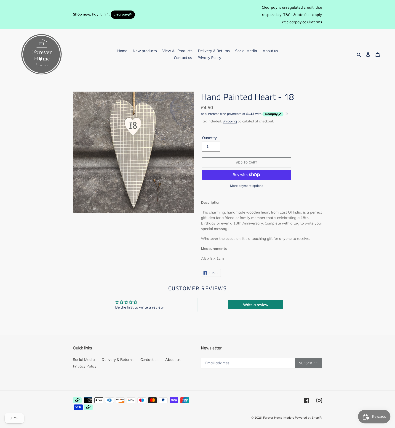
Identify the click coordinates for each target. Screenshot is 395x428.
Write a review (255, 304)
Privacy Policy (85, 366)
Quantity (209, 137)
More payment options (246, 186)
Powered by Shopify (308, 417)
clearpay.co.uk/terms (304, 22)
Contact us (149, 359)
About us (173, 359)
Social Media (84, 359)
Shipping (230, 121)
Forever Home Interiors (278, 417)
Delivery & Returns (117, 359)
